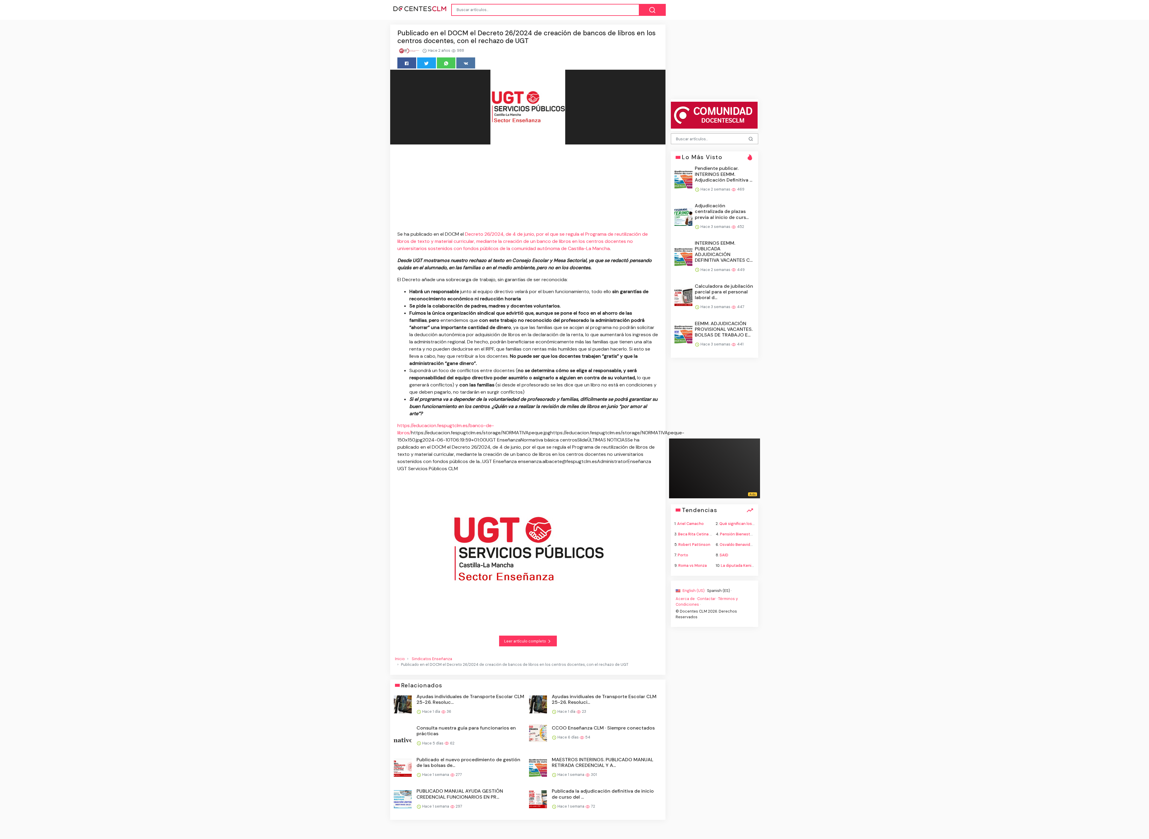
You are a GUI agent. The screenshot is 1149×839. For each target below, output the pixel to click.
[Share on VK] (465, 62)
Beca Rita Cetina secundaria (704, 533)
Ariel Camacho (690, 523)
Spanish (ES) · (719, 590)
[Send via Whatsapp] (446, 62)
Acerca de (685, 598)
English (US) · (694, 590)
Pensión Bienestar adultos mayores (752, 533)
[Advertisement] (527, 189)
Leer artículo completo (525, 641)
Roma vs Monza (692, 565)
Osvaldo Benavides (737, 544)
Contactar (706, 598)
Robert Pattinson (694, 544)
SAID (724, 555)
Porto (683, 555)
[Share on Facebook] (406, 62)
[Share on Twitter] (426, 62)
